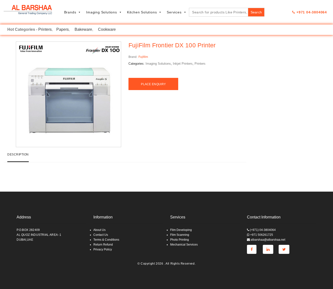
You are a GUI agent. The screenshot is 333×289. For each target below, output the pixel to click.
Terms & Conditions (106, 239)
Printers (45, 29)
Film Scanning (179, 235)
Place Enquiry (153, 84)
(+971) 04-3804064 (262, 230)
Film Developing (181, 230)
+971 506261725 (261, 235)
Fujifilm (143, 57)
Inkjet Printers (183, 63)
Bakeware (83, 29)
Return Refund (103, 244)
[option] (68, 94)
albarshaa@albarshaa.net (267, 239)
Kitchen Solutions (142, 12)
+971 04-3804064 (311, 12)
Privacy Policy (102, 249)
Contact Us (100, 235)
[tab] (18, 156)
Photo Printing (179, 239)
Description (18, 154)
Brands (70, 12)
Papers (62, 29)
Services (174, 12)
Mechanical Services (184, 244)
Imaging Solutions (101, 12)
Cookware (107, 29)
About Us (99, 230)
